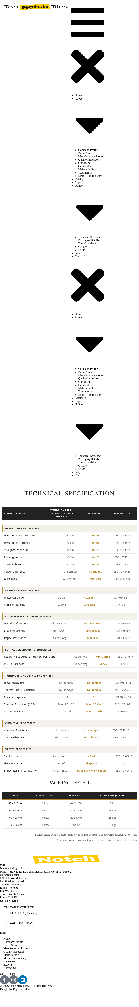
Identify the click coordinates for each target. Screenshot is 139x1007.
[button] (87, 47)
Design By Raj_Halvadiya (15, 989)
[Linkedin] (22, 979)
